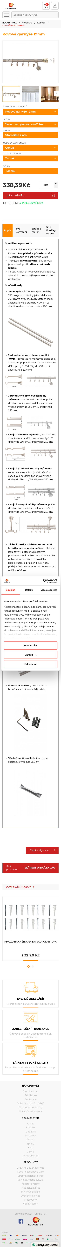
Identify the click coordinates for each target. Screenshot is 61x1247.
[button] (51, 61)
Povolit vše (30, 645)
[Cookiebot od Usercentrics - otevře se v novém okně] (43, 581)
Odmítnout (30, 664)
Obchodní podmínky (30, 1107)
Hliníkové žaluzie (30, 1191)
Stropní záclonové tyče (31, 1175)
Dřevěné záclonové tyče (30, 1167)
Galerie (30, 1151)
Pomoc (30, 1139)
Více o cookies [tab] (49, 589)
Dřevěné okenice (30, 1195)
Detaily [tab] (29, 589)
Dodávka (31, 1131)
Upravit (29, 654)
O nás (30, 1123)
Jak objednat (30, 1091)
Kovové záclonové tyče (30, 1171)
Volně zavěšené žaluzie (30, 1179)
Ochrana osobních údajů (30, 1103)
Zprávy (30, 1143)
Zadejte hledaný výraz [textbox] (25, 14)
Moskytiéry (30, 1199)
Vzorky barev (30, 1203)
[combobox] (35, 14)
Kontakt (30, 1127)
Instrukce (30, 1135)
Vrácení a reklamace (30, 1111)
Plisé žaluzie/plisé (30, 1187)
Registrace (30, 1099)
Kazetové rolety (30, 1183)
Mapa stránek (30, 1155)
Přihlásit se (30, 1095)
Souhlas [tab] (10, 589)
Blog (30, 1147)
